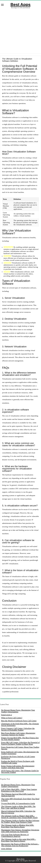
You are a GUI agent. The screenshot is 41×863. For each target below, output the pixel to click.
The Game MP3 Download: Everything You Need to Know (20, 799)
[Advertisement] (20, 31)
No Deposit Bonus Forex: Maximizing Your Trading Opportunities (18, 711)
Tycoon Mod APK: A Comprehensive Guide (18, 803)
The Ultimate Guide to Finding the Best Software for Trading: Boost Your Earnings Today (20, 821)
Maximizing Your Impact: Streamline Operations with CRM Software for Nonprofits (20, 831)
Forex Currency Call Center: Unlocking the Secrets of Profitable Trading (18, 729)
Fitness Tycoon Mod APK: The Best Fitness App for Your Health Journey (20, 738)
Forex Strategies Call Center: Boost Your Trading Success (20, 748)
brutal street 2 (6, 715)
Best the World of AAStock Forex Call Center (19, 721)
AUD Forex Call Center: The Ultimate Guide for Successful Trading (20, 771)
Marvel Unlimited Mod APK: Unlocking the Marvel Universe (18, 812)
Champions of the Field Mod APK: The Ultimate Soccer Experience (20, 724)
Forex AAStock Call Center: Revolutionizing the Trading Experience (20, 753)
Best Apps (20, 4)
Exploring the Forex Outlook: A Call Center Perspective (18, 757)
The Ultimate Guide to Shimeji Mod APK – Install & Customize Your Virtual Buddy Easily (19, 816)
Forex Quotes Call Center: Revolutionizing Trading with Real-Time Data (17, 767)
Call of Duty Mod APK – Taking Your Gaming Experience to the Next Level (19, 790)
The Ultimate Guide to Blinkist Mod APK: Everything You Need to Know (17, 826)
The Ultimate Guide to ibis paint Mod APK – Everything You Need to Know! (18, 840)
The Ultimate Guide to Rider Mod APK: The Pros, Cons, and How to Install (18, 807)
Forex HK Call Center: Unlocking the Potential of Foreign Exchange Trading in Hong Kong (20, 743)
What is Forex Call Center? (11, 718)
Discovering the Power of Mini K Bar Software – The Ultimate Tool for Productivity (20, 845)
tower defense (6, 848)
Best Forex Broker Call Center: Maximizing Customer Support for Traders (18, 734)
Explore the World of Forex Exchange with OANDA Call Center (17, 762)
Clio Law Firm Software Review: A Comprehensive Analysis (15, 835)
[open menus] (2, 5)
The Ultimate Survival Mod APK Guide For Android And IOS (18, 795)
